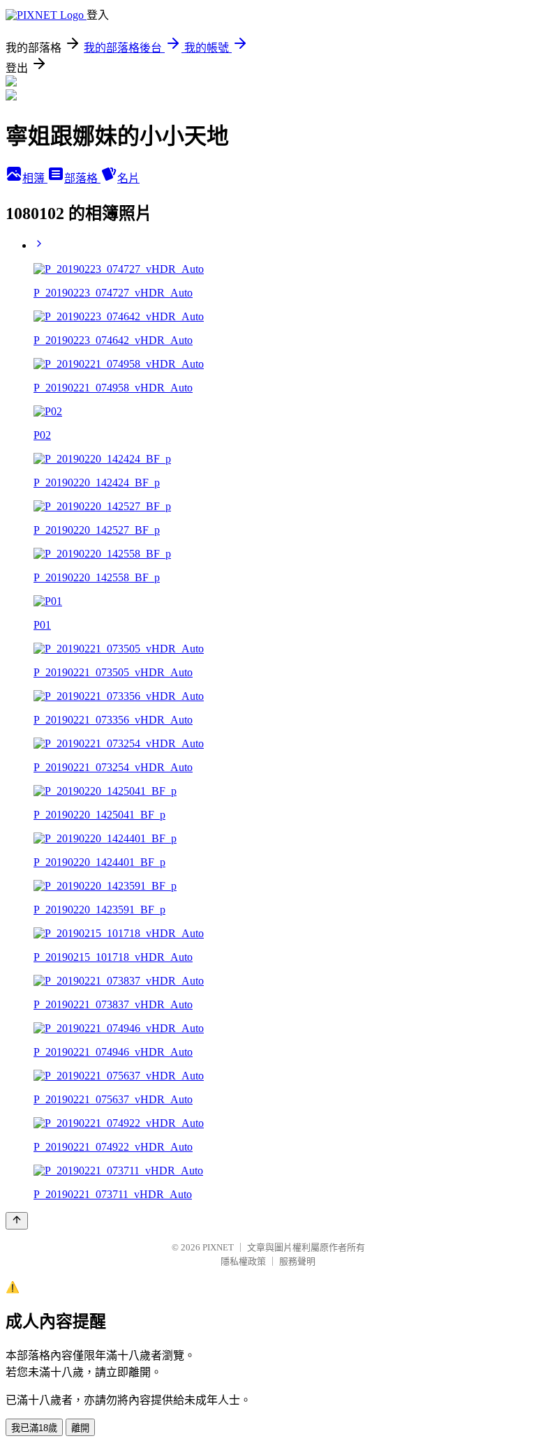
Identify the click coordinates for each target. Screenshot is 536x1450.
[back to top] (17, 1220)
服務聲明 (297, 1261)
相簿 (34, 178)
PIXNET (218, 1247)
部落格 (82, 178)
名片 (128, 178)
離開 (80, 1428)
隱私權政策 (243, 1261)
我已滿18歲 (34, 1428)
